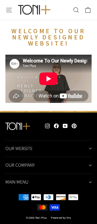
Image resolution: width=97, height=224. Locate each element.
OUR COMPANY (20, 165)
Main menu (16, 182)
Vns (69, 218)
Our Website (19, 148)
